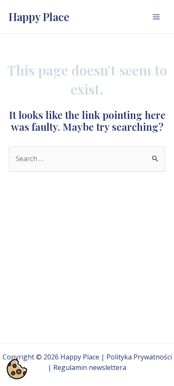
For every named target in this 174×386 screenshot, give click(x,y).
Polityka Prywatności (139, 357)
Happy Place (38, 16)
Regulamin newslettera (89, 367)
